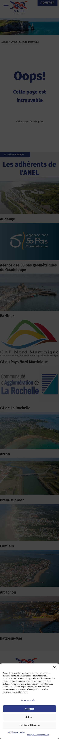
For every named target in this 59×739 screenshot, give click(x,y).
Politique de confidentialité (38, 735)
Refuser (29, 717)
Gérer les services (28, 700)
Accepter (29, 708)
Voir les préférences (29, 725)
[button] (54, 667)
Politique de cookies (16, 732)
